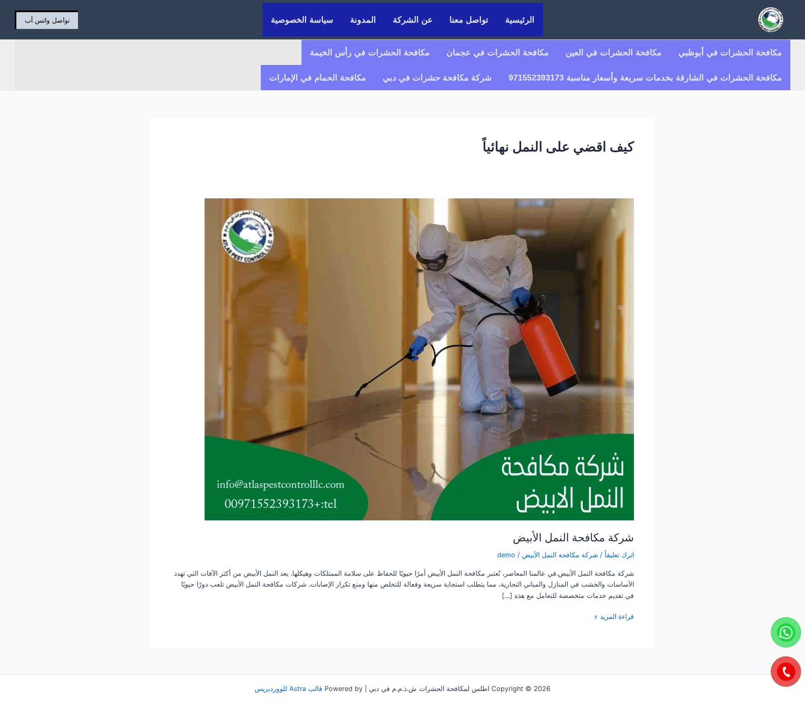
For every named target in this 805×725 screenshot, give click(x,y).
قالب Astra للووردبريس (288, 688)
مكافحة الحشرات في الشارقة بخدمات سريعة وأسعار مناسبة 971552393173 (645, 77)
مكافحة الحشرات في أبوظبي (730, 52)
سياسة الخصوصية (302, 19)
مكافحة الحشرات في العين (614, 52)
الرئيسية (520, 19)
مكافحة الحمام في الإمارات (317, 77)
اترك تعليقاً (619, 555)
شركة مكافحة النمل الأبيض (573, 537)
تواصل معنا (468, 19)
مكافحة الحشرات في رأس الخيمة (370, 52)
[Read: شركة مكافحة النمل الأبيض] (419, 358)
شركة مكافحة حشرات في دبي (437, 77)
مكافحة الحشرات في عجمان (498, 52)
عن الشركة (413, 19)
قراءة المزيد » (614, 616)
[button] (46, 19)
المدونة (363, 19)
